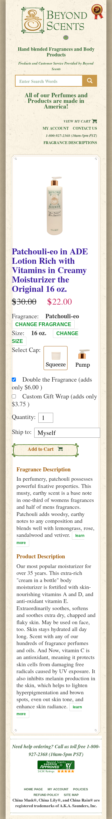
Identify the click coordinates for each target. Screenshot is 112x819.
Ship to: (22, 432)
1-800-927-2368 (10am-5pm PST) (71, 135)
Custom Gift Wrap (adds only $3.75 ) (54, 400)
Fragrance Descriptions (70, 142)
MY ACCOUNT (58, 789)
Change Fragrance (43, 324)
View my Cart (77, 121)
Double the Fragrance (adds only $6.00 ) (52, 383)
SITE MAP (71, 795)
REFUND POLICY (46, 795)
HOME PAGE (33, 789)
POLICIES (80, 789)
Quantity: (24, 417)
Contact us (85, 128)
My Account (56, 128)
